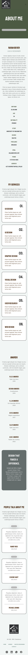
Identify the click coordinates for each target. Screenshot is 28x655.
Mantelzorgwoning (19, 644)
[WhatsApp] (16, 652)
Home (4, 644)
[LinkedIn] (12, 652)
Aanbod (10, 644)
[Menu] (25, 4)
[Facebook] (21, 652)
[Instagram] (7, 652)
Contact (14, 646)
